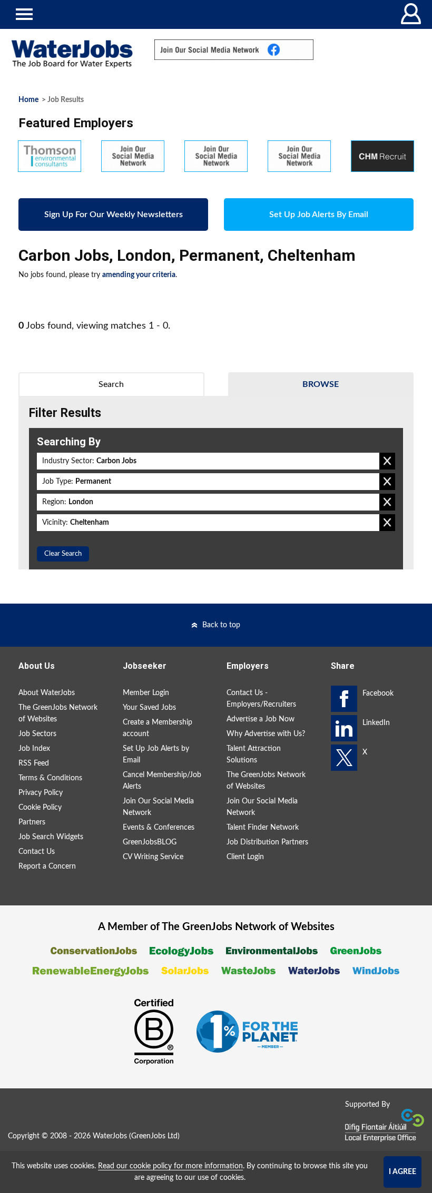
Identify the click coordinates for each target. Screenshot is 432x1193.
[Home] (72, 54)
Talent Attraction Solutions (254, 754)
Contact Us (36, 851)
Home (28, 100)
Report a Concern (47, 866)
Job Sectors (37, 734)
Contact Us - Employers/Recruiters (261, 698)
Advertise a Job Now (260, 719)
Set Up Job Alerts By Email (318, 214)
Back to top (221, 625)
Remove (387, 461)
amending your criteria (138, 275)
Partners (31, 822)
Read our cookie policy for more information (170, 1166)
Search (111, 384)
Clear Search (63, 553)
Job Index (34, 748)
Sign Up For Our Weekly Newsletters (113, 214)
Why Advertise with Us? (266, 734)
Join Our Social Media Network (158, 807)
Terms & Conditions (50, 778)
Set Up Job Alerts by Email (156, 754)
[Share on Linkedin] (344, 728)
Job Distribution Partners (267, 842)
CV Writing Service (153, 857)
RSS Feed (33, 763)
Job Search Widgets (50, 837)
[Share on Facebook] (344, 699)
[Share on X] (344, 758)
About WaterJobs (46, 693)
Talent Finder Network (263, 827)
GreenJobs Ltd (154, 1136)
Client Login (245, 857)
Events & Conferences (158, 827)
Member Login (146, 693)
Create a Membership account (157, 728)
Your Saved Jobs (149, 707)
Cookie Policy (40, 807)
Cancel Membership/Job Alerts (162, 780)
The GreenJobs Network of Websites (57, 713)
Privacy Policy (40, 793)
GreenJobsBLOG (149, 842)
